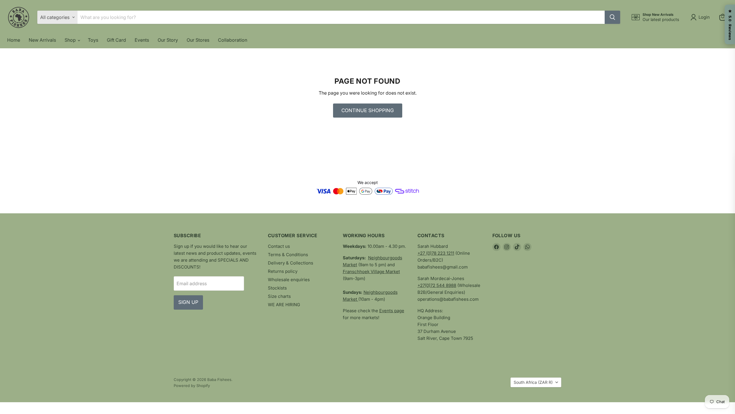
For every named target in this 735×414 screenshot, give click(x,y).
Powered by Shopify (192, 385)
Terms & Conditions (288, 254)
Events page (391, 310)
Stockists (277, 288)
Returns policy (282, 271)
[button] (701, 17)
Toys (93, 40)
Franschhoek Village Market (371, 271)
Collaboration (232, 40)
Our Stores (198, 40)
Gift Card (116, 40)
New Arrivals (42, 40)
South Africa (533, 382)
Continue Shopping (367, 110)
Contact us (279, 246)
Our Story (168, 40)
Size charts (279, 296)
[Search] (612, 17)
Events (142, 40)
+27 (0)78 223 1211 (435, 253)
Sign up (188, 302)
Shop (71, 40)
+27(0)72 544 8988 (436, 285)
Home (13, 40)
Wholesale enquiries (289, 279)
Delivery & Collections (290, 263)
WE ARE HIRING (284, 304)
